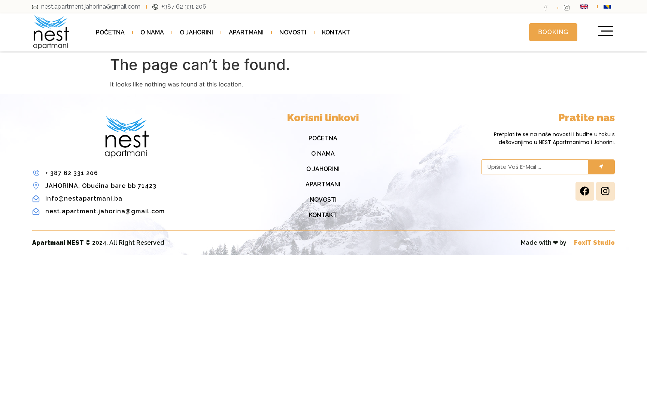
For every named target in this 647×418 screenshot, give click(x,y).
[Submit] (601, 166)
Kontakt (336, 32)
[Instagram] (605, 191)
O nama (152, 32)
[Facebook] (584, 191)
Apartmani (246, 32)
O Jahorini (196, 32)
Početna (110, 32)
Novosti (292, 32)
